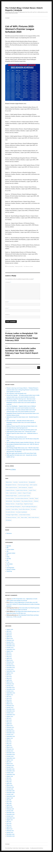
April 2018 (9, 805)
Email (7, 308)
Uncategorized (10, 567)
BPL (8, 547)
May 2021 (9, 743)
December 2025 (11, 644)
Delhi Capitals (33, 484)
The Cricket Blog (10, 266)
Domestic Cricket (11, 553)
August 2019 (10, 776)
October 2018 (10, 794)
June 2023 (9, 698)
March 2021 (9, 747)
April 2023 (9, 702)
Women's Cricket (29, 266)
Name (7, 301)
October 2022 (10, 712)
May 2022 (9, 721)
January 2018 (10, 810)
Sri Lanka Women (10, 512)
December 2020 (11, 752)
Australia (15, 482)
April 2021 (9, 745)
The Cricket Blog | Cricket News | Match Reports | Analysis (17, 848)
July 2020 (9, 761)
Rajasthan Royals (28, 503)
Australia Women (23, 482)
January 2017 (10, 832)
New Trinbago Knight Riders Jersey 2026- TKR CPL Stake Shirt (23, 447)
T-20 (24, 266)
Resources (9, 533)
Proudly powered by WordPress (36, 848)
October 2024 (10, 669)
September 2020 (11, 758)
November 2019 (11, 770)
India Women (13, 493)
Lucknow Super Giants (24, 495)
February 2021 (10, 749)
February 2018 (10, 809)
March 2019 (10, 785)
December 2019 (10, 769)
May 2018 (9, 803)
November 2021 (11, 732)
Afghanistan (9, 482)
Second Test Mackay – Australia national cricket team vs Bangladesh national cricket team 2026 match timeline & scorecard (21, 402)
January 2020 (10, 767)
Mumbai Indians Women (21, 498)
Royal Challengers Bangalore (13, 506)
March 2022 (10, 725)
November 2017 (10, 814)
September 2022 (11, 714)
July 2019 (9, 778)
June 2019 (9, 780)
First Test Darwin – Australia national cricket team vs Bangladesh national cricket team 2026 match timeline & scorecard (21, 422)
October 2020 (10, 756)
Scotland (8, 509)
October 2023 (10, 691)
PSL (7, 560)
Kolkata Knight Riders (11, 495)
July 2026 (9, 631)
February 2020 (10, 765)
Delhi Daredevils (23, 487)
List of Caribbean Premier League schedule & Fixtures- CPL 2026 (23, 442)
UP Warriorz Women (11, 517)
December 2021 (10, 731)
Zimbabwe (8, 520)
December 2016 (10, 834)
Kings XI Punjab (27, 493)
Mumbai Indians (10, 498)
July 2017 (9, 821)
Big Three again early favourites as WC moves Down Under (21, 453)
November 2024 (11, 667)
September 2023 (11, 692)
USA (19, 517)
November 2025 (11, 645)
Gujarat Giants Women (22, 490)
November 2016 (11, 836)
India (7, 493)
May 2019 (9, 781)
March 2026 (10, 638)
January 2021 (10, 751)
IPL (7, 555)
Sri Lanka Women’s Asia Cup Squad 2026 (17, 428)
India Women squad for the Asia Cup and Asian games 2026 (22, 429)
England (30, 487)
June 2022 (9, 720)
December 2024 (11, 665)
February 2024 (10, 683)
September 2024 (11, 671)
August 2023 (10, 694)
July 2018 (9, 799)
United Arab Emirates (24, 514)
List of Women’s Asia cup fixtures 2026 (17, 437)
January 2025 (10, 663)
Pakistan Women (10, 503)
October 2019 (10, 772)
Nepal (36, 498)
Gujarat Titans (32, 490)
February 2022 (10, 727)
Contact (7, 18)
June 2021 (9, 741)
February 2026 (10, 640)
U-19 (8, 565)
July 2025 (9, 653)
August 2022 (10, 716)
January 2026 (10, 642)
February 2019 (10, 787)
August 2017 (10, 819)
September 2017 (11, 818)
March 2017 (9, 828)
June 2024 (9, 676)
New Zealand (16, 501)
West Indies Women (33, 517)
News (8, 556)
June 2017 (9, 823)
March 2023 (10, 703)
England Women (10, 490)
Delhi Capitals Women (11, 487)
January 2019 (10, 789)
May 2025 (9, 656)
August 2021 (10, 738)
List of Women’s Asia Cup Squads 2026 (16, 393)
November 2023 (11, 689)
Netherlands (9, 501)
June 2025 (9, 654)
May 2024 (9, 678)
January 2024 (10, 685)
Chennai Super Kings (23, 484)
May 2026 (9, 634)
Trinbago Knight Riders (12, 514)
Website (7, 314)
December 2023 (10, 687)
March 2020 (10, 763)
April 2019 (9, 783)
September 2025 (11, 649)
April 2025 (9, 658)
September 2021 (11, 736)
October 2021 (10, 734)
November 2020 (11, 754)
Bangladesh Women (11, 484)
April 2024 (9, 680)
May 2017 (9, 825)
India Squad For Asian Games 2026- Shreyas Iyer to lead (21, 431)
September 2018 (11, 796)
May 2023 (9, 700)
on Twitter (13, 469)
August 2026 (10, 629)
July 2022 (9, 718)
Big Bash (9, 546)
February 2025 (10, 662)
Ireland (19, 493)
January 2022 (10, 729)
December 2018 (10, 790)
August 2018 (10, 798)
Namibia (31, 498)
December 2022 (11, 709)
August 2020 (10, 760)
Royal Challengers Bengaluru (29, 506)
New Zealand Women (27, 501)
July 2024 (9, 674)
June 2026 (9, 633)
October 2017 (10, 816)
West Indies (24, 517)
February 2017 (10, 830)
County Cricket (10, 549)
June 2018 (9, 801)
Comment (8, 282)
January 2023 (10, 707)
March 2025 (10, 660)
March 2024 (10, 682)
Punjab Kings (19, 503)
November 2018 (11, 792)
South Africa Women (24, 509)
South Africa (15, 509)
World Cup (9, 571)
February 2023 (10, 705)
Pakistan (36, 501)
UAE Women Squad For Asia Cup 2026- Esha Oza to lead (21, 399)
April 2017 (9, 827)
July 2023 (9, 696)
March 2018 (9, 807)
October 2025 (10, 647)
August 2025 (10, 651)
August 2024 (10, 673)
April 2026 (9, 636)
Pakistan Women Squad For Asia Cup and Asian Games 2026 (22, 426)
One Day (9, 558)
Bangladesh (32, 482)
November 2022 (11, 711)
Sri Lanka (33, 509)
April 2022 (9, 723)
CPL (7, 551)
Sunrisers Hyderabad (21, 512)
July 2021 (9, 740)
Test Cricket (10, 564)
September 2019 (11, 774)
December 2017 (10, 812)
